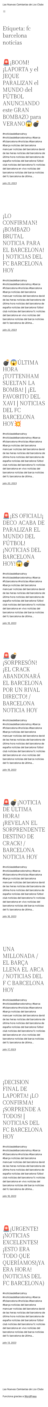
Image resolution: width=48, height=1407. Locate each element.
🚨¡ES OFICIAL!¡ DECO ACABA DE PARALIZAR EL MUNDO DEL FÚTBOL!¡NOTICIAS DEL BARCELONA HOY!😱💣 (24, 539)
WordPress (30, 1396)
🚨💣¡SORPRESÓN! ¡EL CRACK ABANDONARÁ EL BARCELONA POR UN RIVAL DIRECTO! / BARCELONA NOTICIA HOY (23, 683)
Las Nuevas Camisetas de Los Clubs (23, 4)
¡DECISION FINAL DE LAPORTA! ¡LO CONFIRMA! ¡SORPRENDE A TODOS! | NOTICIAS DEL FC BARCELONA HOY (23, 1109)
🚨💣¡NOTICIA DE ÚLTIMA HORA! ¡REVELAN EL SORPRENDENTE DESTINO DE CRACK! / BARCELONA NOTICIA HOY (24, 829)
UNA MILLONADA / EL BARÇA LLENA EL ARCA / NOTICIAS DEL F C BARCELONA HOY (23, 969)
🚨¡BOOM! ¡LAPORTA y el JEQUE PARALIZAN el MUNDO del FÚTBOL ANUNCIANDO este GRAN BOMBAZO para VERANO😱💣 (22, 93)
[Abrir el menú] (4, 11)
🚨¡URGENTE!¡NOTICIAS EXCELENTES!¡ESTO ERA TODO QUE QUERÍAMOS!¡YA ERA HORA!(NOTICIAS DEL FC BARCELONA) (24, 1255)
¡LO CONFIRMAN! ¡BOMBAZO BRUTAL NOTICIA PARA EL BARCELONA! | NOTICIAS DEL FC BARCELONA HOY (23, 243)
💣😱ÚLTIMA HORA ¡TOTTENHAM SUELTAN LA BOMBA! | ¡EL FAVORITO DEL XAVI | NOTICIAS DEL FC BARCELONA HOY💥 (24, 393)
